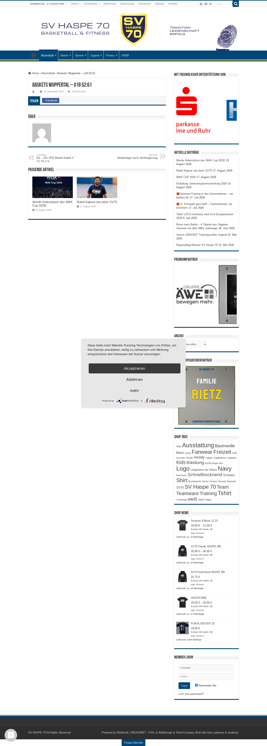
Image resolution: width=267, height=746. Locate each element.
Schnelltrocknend (205, 474)
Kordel (208, 463)
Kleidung (195, 462)
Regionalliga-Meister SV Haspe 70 (197, 245)
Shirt (181, 480)
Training (208, 493)
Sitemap (159, 3)
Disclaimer (145, 3)
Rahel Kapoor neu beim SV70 (97, 202)
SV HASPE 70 (37, 732)
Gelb (234, 453)
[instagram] (196, 3)
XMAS (201, 499)
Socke (205, 481)
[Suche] (236, 4)
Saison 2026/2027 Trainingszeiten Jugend (201, 234)
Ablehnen (134, 379)
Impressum (109, 3)
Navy (225, 468)
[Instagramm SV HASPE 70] (201, 3)
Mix (207, 470)
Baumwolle (225, 446)
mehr (134, 390)
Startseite (33, 55)
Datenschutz (127, 3)
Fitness (110, 55)
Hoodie (189, 457)
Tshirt (225, 493)
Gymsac (180, 457)
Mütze (213, 469)
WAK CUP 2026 (186, 177)
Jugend (94, 55)
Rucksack (181, 475)
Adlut (178, 446)
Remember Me (207, 685)
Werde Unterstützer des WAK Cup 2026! (200, 160)
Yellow (208, 499)
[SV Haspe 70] (133, 29)
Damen (79, 55)
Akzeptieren (134, 368)
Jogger (209, 457)
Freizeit (222, 452)
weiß (192, 499)
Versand (200, 533)
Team (223, 487)
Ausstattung (198, 445)
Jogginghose (219, 457)
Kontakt (172, 3)
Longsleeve (197, 469)
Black (180, 452)
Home (35, 73)
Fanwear (202, 452)
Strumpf (222, 481)
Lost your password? (191, 693)
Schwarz (229, 475)
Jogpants (232, 457)
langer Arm (217, 463)
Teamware (187, 493)
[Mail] (206, 3)
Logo (183, 468)
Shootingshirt (194, 481)
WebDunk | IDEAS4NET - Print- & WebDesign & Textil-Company (156, 732)
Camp (188, 453)
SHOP (125, 55)
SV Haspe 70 (200, 487)
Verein (74, 3)
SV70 (180, 487)
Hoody (199, 457)
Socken (213, 481)
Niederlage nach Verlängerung (137, 156)
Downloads (90, 3)
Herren (64, 55)
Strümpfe (231, 481)
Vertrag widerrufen (133, 742)
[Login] (210, 3)
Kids (181, 462)
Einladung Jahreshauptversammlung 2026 (201, 183)
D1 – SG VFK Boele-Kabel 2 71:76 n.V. (55, 158)
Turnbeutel (181, 499)
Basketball (47, 55)
